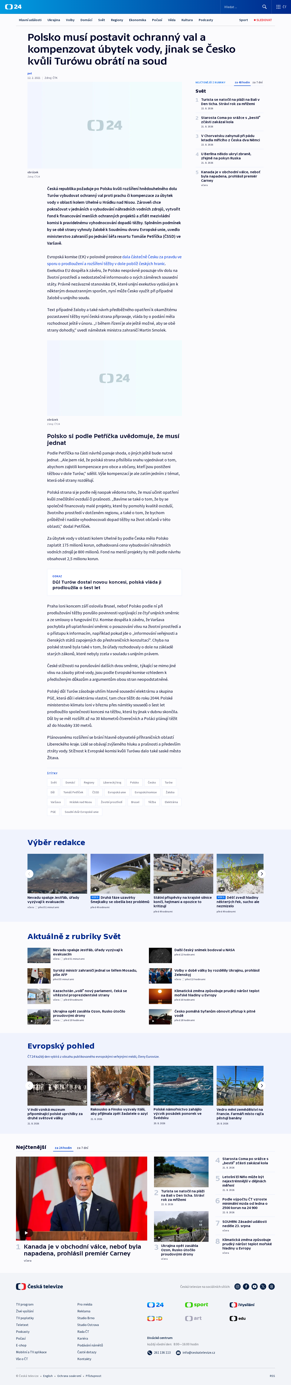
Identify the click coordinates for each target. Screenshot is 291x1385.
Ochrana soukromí (69, 1376)
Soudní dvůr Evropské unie (82, 812)
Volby (70, 20)
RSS (272, 1376)
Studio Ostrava (88, 1325)
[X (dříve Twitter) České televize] (263, 1286)
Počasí (157, 20)
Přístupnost (93, 1376)
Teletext (22, 1325)
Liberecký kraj (112, 782)
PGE (53, 812)
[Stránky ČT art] (193, 1318)
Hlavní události (30, 20)
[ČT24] (13, 6)
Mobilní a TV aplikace (31, 1352)
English (47, 1376)
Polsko (134, 782)
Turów (169, 782)
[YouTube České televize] (254, 1286)
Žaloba (170, 792)
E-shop (21, 1345)
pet (29, 73)
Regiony (117, 20)
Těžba (152, 802)
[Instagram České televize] (237, 1286)
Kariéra (82, 1338)
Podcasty (206, 20)
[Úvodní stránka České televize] (40, 1286)
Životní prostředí (111, 802)
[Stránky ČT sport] (196, 1304)
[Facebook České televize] (246, 1286)
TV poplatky (25, 1318)
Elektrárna (171, 802)
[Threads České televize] (271, 1286)
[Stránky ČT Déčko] (154, 1318)
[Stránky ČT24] (155, 1304)
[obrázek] (104, 125)
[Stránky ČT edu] (237, 1318)
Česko (152, 782)
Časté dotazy (86, 1352)
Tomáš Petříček (73, 792)
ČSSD (95, 792)
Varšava (56, 802)
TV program (24, 1304)
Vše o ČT (22, 1359)
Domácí (86, 20)
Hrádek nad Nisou (81, 802)
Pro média (84, 1304)
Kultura (187, 20)
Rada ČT (83, 1331)
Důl (53, 792)
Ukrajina (54, 20)
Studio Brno (86, 1318)
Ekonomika (137, 20)
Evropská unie (117, 792)
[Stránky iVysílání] (242, 1304)
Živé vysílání (24, 1311)
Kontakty (84, 1359)
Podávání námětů (90, 1345)
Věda (172, 20)
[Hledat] (264, 7)
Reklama (83, 1311)
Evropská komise (146, 792)
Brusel (135, 802)
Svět (101, 20)
